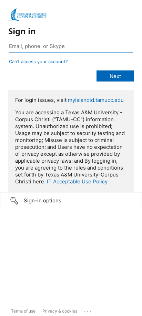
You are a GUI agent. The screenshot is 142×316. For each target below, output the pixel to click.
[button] (71, 200)
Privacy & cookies (59, 311)
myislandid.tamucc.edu (96, 100)
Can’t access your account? (38, 61)
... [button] (88, 310)
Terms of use (23, 311)
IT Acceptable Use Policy (77, 181)
